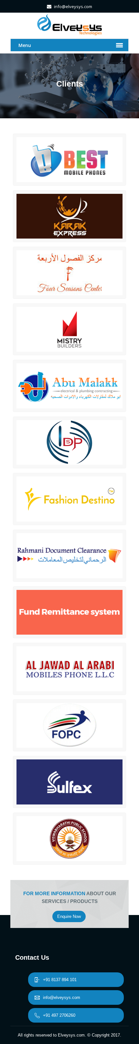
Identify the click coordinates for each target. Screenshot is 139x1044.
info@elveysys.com (61, 997)
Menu (24, 45)
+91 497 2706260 (59, 1015)
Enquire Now (69, 916)
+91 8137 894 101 (60, 979)
